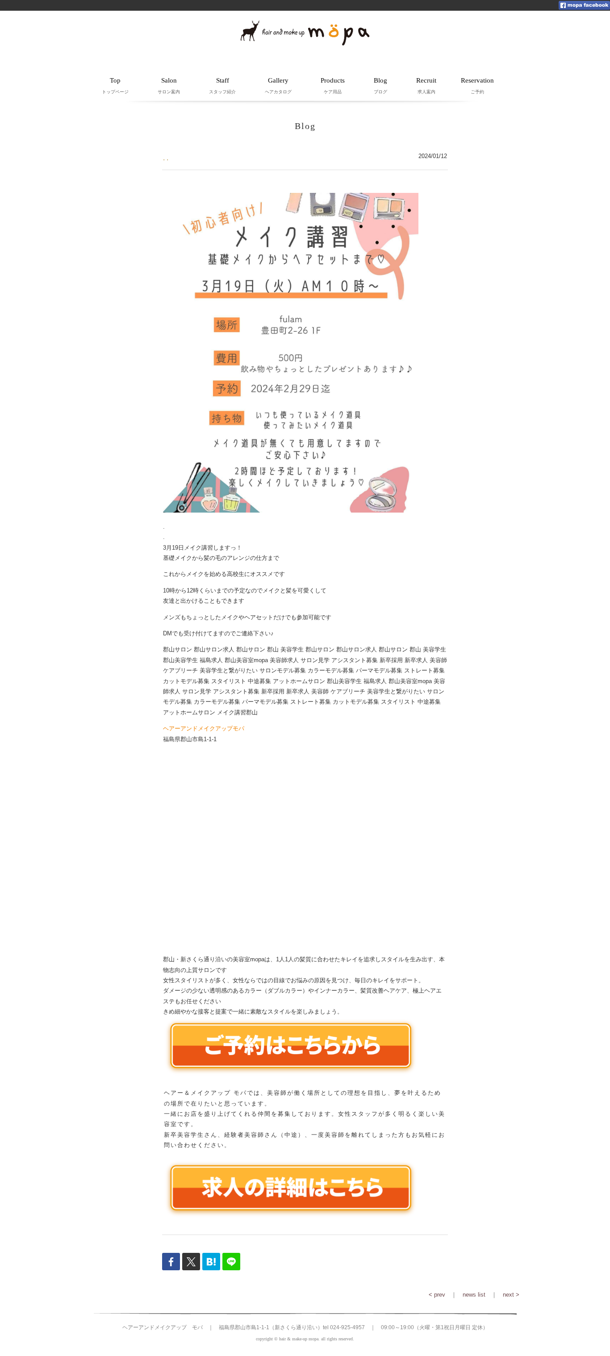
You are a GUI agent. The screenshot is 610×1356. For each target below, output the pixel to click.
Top (115, 85)
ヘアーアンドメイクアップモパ (203, 728)
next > (511, 1294)
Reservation (477, 85)
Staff (222, 85)
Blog (380, 85)
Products (333, 85)
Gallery (278, 85)
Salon (169, 85)
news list (474, 1294)
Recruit (426, 85)
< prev (437, 1294)
